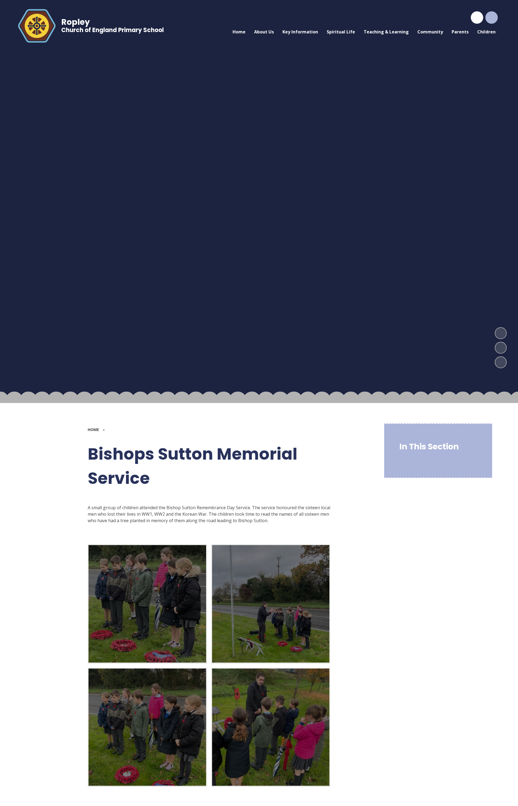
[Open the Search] (491, 17)
